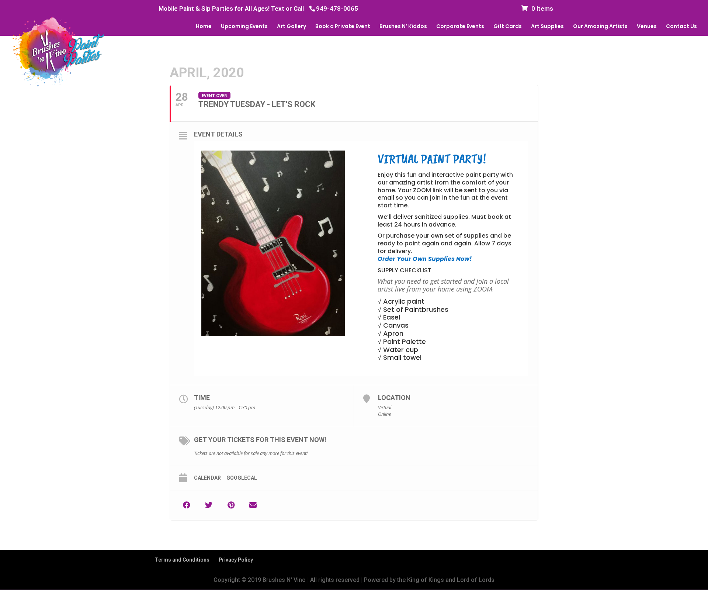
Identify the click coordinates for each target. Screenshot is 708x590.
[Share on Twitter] (208, 505)
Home (204, 27)
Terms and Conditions (182, 560)
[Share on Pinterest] (231, 505)
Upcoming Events (244, 27)
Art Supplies (547, 27)
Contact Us (681, 27)
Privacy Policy (236, 560)
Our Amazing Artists (600, 27)
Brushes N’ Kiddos (403, 27)
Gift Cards (507, 27)
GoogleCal (241, 478)
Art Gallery (291, 27)
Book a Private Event (342, 27)
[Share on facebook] (186, 505)
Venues (647, 27)
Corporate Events (460, 27)
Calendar (207, 478)
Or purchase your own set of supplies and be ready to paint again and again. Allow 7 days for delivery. (444, 247)
